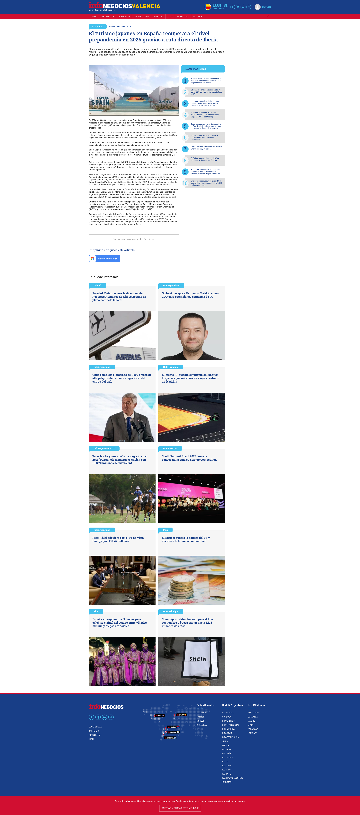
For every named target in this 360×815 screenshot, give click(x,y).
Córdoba (226, 717)
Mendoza (226, 749)
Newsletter (183, 16)
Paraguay (253, 729)
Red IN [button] (196, 16)
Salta (225, 761)
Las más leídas (141, 16)
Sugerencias (95, 727)
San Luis (226, 770)
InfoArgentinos (171, 285)
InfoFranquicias (230, 725)
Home (94, 16)
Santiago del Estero (232, 778)
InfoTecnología (230, 737)
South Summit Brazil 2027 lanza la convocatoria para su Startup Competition (204, 137)
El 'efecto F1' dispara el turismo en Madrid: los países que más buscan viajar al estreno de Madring (205, 115)
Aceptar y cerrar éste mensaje (180, 808)
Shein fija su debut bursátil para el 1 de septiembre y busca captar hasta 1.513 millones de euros (206, 183)
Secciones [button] (106, 16)
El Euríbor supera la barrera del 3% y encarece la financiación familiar (205, 159)
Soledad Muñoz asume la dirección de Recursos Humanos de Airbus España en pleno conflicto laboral (206, 80)
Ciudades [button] (123, 16)
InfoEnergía (228, 721)
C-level (97, 285)
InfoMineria (228, 729)
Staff (170, 16)
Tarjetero (158, 16)
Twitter (200, 717)
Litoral (226, 745)
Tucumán (226, 782)
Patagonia (227, 757)
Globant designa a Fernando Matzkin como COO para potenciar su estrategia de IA (206, 92)
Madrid (251, 721)
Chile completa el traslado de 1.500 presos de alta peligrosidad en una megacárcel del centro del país (205, 103)
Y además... (98, 26)
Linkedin (200, 721)
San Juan (226, 766)
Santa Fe (226, 774)
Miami (251, 725)
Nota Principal (170, 366)
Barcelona (253, 713)
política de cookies (235, 801)
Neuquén (226, 753)
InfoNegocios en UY (104, 448)
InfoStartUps (170, 448)
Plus (165, 529)
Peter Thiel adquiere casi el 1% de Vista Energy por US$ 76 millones (206, 148)
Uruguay (252, 733)
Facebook (201, 713)
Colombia (253, 717)
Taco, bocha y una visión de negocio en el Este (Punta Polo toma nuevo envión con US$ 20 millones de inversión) (206, 126)
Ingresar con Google (107, 258)
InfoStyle (227, 733)
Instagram (201, 725)
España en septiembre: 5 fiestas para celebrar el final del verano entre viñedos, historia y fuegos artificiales (205, 171)
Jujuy (225, 741)
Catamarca (228, 713)
